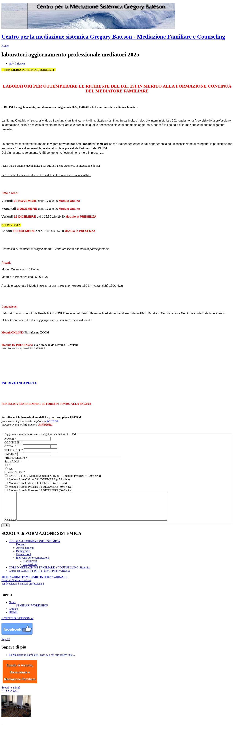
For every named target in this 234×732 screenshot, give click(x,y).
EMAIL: (10, 454)
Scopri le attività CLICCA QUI (10, 689)
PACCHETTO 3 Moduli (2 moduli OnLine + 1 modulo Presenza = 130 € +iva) (54, 475)
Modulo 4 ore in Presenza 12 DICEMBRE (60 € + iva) (40, 486)
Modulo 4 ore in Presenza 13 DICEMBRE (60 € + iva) (40, 490)
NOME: (10, 438)
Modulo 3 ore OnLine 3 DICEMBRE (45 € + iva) (37, 483)
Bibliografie (23, 551)
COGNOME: (13, 442)
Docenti (20, 544)
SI (10, 465)
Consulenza (30, 560)
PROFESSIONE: (15, 457)
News (12, 602)
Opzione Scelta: (14, 472)
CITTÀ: (10, 446)
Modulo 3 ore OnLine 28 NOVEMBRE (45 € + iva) (39, 479)
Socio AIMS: (13, 461)
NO (10, 468)
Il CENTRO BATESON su (17, 618)
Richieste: (10, 519)
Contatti (13, 608)
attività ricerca (17, 63)
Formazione (30, 564)
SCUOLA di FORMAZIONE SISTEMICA (34, 541)
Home (5, 45)
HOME (13, 612)
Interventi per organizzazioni (32, 557)
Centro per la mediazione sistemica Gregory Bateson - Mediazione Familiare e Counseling (113, 36)
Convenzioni (23, 554)
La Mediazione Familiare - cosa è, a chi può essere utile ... (42, 654)
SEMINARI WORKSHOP (32, 605)
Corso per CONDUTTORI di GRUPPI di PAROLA (39, 570)
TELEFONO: (13, 450)
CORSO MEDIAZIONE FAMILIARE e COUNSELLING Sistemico (49, 567)
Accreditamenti (25, 547)
